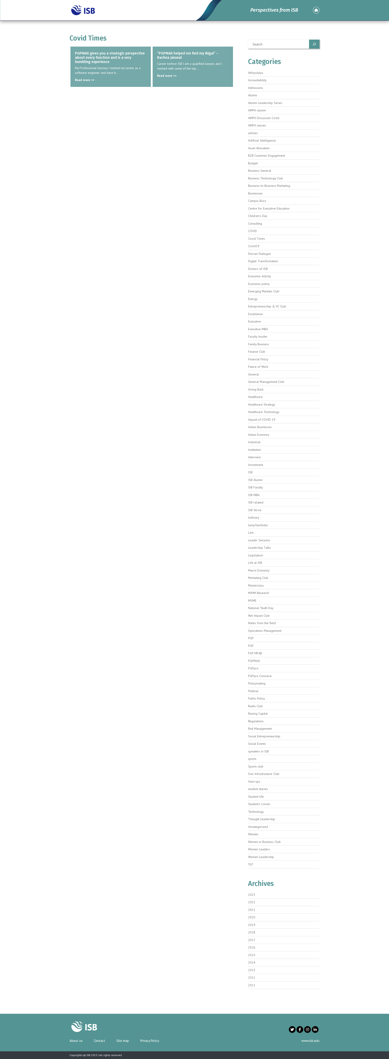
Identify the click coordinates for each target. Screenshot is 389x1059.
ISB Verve (254, 510)
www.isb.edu (310, 1041)
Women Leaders (259, 849)
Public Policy (256, 698)
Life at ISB (255, 563)
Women (253, 834)
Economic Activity (259, 276)
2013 (251, 970)
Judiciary (253, 517)
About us (76, 1041)
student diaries (258, 789)
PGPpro (253, 668)
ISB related (255, 502)
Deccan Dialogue (259, 254)
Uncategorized (258, 827)
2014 (251, 962)
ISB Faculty (255, 487)
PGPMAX (254, 661)
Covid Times (256, 239)
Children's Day (257, 216)
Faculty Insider (257, 336)
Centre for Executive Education (268, 208)
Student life (256, 797)
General (253, 374)
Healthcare (255, 397)
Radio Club (255, 706)
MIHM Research (258, 593)
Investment (255, 465)
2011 (251, 985)
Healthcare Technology (263, 412)
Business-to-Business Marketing (269, 186)
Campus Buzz (257, 201)
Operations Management (264, 631)
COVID (252, 231)
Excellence (255, 314)
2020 (251, 917)
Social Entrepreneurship (264, 736)
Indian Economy (258, 435)
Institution (254, 450)
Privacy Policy (149, 1041)
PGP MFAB (255, 653)
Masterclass (256, 585)
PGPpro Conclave (260, 676)
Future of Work (258, 367)
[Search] (314, 44)
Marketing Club (258, 578)
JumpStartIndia (258, 525)
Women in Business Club (264, 842)
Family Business (258, 344)
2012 (251, 977)
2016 (251, 947)
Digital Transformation (263, 261)
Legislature (255, 555)
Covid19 (253, 246)
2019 (251, 925)
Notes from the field (262, 623)
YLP (250, 864)
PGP (251, 638)
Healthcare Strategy (261, 404)
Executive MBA (258, 329)
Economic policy (259, 284)
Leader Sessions (259, 540)
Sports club (255, 766)
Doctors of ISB (258, 269)
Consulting (255, 223)
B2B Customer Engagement (266, 156)
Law (250, 533)
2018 (251, 932)
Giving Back (255, 389)
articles (253, 133)
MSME (252, 600)
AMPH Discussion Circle (263, 118)
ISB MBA (254, 495)
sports (252, 759)
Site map (122, 1041)
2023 (251, 895)
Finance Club (256, 352)
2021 (251, 910)
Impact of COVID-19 (261, 420)
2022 (251, 902)
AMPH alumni (257, 110)
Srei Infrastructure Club (263, 774)
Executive (254, 321)
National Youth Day (261, 608)
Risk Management (260, 729)
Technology (256, 812)
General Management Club (266, 382)
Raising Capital (258, 713)
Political (253, 691)
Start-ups (254, 781)
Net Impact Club (259, 616)
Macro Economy (258, 570)
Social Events (257, 744)
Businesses (255, 193)
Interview (254, 457)
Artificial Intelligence (262, 140)
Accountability (257, 80)
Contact (99, 1041)
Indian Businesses (260, 427)
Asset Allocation (258, 148)
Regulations (256, 721)
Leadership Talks (259, 548)
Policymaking (256, 683)
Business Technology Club (265, 178)
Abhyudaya (255, 73)
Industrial (254, 442)
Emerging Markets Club (263, 291)
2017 (251, 940)
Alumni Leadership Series (265, 103)
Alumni (252, 95)
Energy (253, 299)
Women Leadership (261, 857)
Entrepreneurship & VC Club (267, 306)
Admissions (255, 88)
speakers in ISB (258, 751)
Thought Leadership (261, 819)
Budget (253, 163)
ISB (250, 472)
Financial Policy (258, 359)
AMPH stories (257, 125)
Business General (259, 171)
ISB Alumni (255, 480)
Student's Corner (259, 804)
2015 (251, 955)
